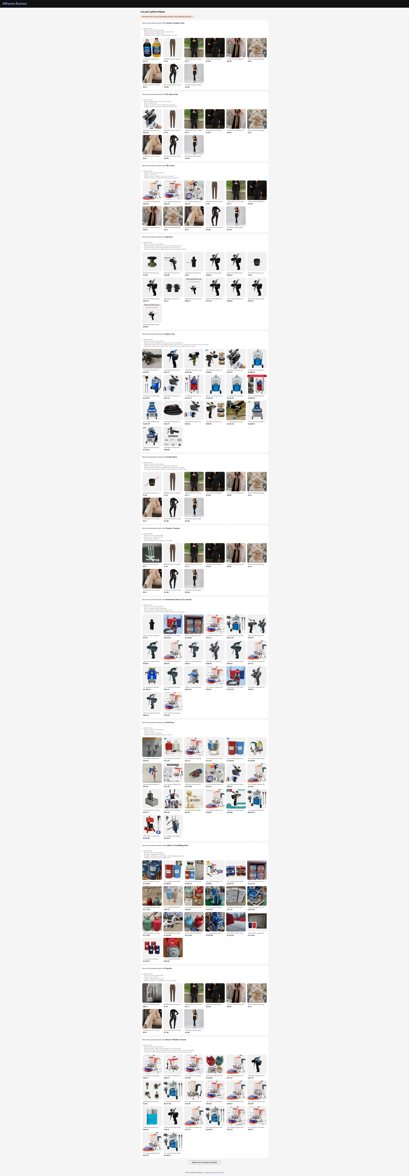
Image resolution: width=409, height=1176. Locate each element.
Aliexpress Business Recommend (214, 1172)
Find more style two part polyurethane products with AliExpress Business (166, 17)
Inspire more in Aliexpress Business (204, 1162)
